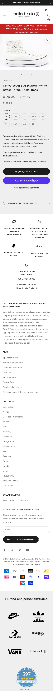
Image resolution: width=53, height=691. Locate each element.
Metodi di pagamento (13, 362)
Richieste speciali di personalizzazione (21, 392)
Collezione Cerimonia (13, 417)
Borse (5, 461)
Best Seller (8, 407)
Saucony (7, 431)
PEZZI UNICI (9, 476)
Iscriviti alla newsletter (20, 539)
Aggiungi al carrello (26, 171)
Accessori (7, 456)
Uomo (6, 471)
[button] (47, 10)
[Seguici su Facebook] (4, 550)
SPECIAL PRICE (10, 481)
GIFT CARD (8, 485)
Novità (6, 412)
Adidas (6, 421)
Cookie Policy (9, 382)
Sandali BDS (9, 446)
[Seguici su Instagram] (12, 550)
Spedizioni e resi (10, 358)
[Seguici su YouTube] (27, 550)
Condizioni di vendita (12, 387)
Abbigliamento (9, 441)
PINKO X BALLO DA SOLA (15, 500)
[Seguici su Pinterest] (19, 550)
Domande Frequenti (12, 367)
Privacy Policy (9, 377)
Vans (5, 451)
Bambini (6, 466)
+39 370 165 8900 (26, 279)
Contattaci (7, 372)
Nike (5, 426)
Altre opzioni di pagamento (26, 188)
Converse (7, 81)
